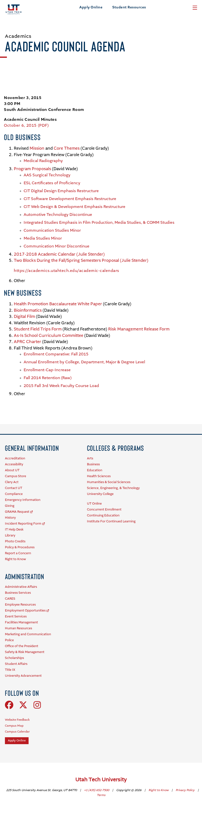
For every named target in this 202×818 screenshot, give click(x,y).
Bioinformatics (28, 310)
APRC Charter (27, 342)
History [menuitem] (10, 517)
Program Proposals (33, 169)
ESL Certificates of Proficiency (52, 183)
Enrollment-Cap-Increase (47, 370)
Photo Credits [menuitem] (15, 541)
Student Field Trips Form (38, 329)
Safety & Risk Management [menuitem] (24, 652)
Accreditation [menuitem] (15, 458)
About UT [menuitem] (12, 470)
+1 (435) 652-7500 (97, 790)
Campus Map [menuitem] (14, 725)
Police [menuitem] (9, 640)
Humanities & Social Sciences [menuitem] (108, 482)
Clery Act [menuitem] (11, 482)
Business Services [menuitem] (18, 592)
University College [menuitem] (100, 494)
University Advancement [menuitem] (23, 675)
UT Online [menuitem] (94, 503)
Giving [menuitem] (9, 506)
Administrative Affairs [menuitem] (21, 587)
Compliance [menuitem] (14, 494)
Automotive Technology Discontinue (58, 215)
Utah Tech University (101, 779)
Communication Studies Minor (52, 231)
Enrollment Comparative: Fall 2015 (56, 354)
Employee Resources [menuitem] (20, 604)
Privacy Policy (185, 790)
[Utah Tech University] (13, 9)
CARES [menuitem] (10, 598)
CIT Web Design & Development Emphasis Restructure (74, 207)
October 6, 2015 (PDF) (26, 126)
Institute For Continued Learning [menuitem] (111, 521)
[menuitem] (32, 448)
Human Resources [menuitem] (18, 628)
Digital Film (24, 317)
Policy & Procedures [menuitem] (19, 547)
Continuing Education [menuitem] (103, 515)
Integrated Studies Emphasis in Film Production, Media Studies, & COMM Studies (99, 223)
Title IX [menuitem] (10, 670)
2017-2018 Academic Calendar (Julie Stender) (59, 254)
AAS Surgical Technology (47, 175)
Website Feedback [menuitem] (17, 719)
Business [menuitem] (93, 464)
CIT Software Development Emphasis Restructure (70, 199)
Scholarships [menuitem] (14, 658)
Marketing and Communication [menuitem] (28, 634)
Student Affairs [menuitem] (16, 664)
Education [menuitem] (94, 470)
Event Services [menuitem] (16, 616)
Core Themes (67, 148)
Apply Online (90, 7)
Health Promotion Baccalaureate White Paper (58, 304)
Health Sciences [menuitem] (99, 476)
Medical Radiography (43, 161)
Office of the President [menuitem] (21, 646)
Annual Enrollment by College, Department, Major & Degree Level (84, 362)
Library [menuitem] (10, 535)
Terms (101, 795)
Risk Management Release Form (138, 329)
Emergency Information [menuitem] (22, 500)
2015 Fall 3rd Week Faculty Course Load (61, 386)
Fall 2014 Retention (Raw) (47, 378)
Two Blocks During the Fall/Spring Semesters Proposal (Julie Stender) (81, 261)
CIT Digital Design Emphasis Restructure (61, 191)
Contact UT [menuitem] (13, 488)
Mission (37, 148)
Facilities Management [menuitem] (21, 622)
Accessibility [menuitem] (14, 464)
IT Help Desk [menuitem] (14, 529)
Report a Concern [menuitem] (18, 553)
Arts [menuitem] (90, 458)
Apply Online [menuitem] (17, 740)
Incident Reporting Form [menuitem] (23, 523)
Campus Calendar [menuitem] (17, 731)
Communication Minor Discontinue (56, 246)
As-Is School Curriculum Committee (48, 336)
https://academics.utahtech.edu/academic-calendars (66, 271)
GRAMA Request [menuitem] (17, 511)
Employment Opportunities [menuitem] (25, 610)
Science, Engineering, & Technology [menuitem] (113, 488)
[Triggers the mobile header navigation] (195, 8)
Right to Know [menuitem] (15, 559)
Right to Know (159, 790)
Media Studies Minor (43, 239)
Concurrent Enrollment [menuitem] (104, 509)
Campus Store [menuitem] (15, 476)
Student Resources (129, 7)
